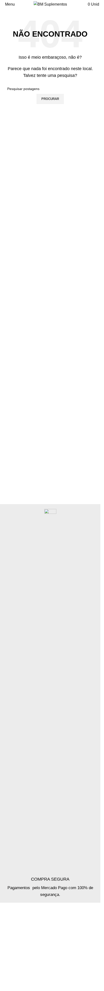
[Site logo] (50, 4)
